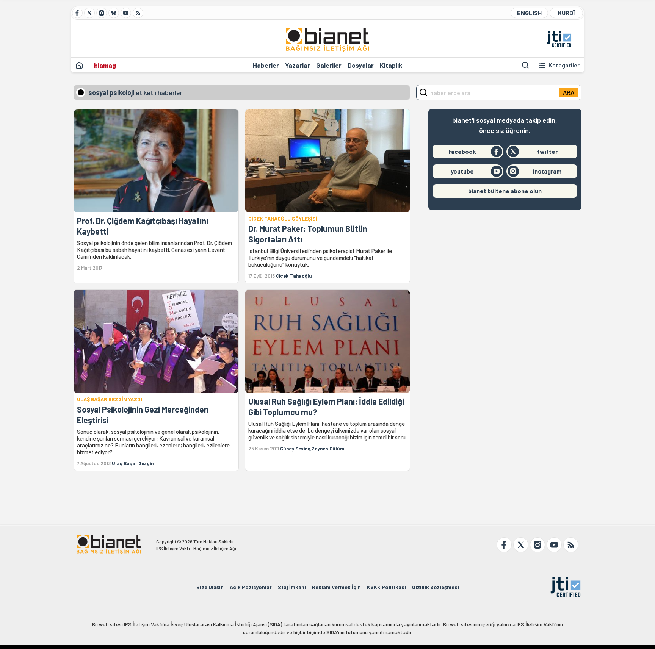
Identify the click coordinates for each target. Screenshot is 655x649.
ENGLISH (529, 12)
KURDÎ (566, 12)
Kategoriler (564, 65)
